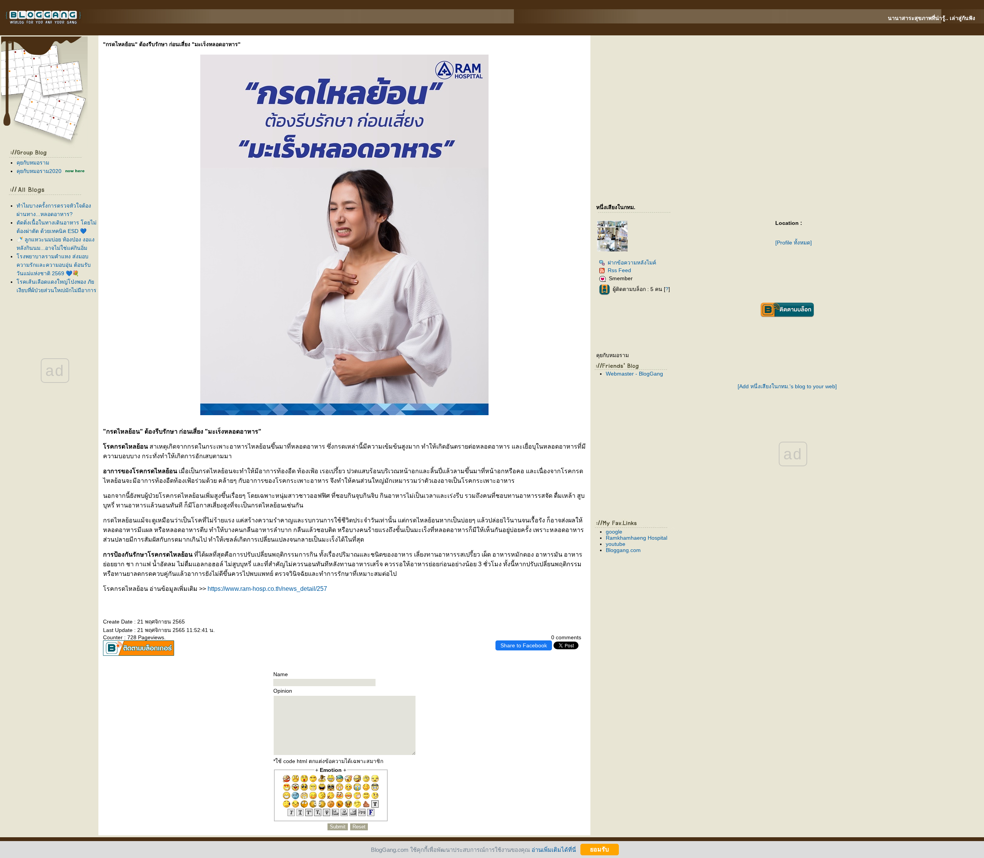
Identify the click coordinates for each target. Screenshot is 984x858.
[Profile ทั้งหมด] (793, 242)
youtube (615, 544)
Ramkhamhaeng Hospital (636, 538)
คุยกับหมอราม (33, 163)
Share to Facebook (523, 645)
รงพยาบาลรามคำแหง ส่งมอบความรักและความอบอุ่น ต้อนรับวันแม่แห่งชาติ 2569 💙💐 (54, 264)
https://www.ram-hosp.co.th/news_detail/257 (267, 588)
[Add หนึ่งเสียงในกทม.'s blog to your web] (787, 386)
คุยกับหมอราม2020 (39, 171)
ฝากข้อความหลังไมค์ (632, 262)
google (614, 532)
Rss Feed (619, 270)
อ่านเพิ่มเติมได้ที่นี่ (554, 849)
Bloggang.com (623, 550)
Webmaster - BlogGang (634, 374)
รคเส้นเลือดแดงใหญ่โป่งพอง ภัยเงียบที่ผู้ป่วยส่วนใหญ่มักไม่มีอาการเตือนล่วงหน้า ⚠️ (56, 290)
